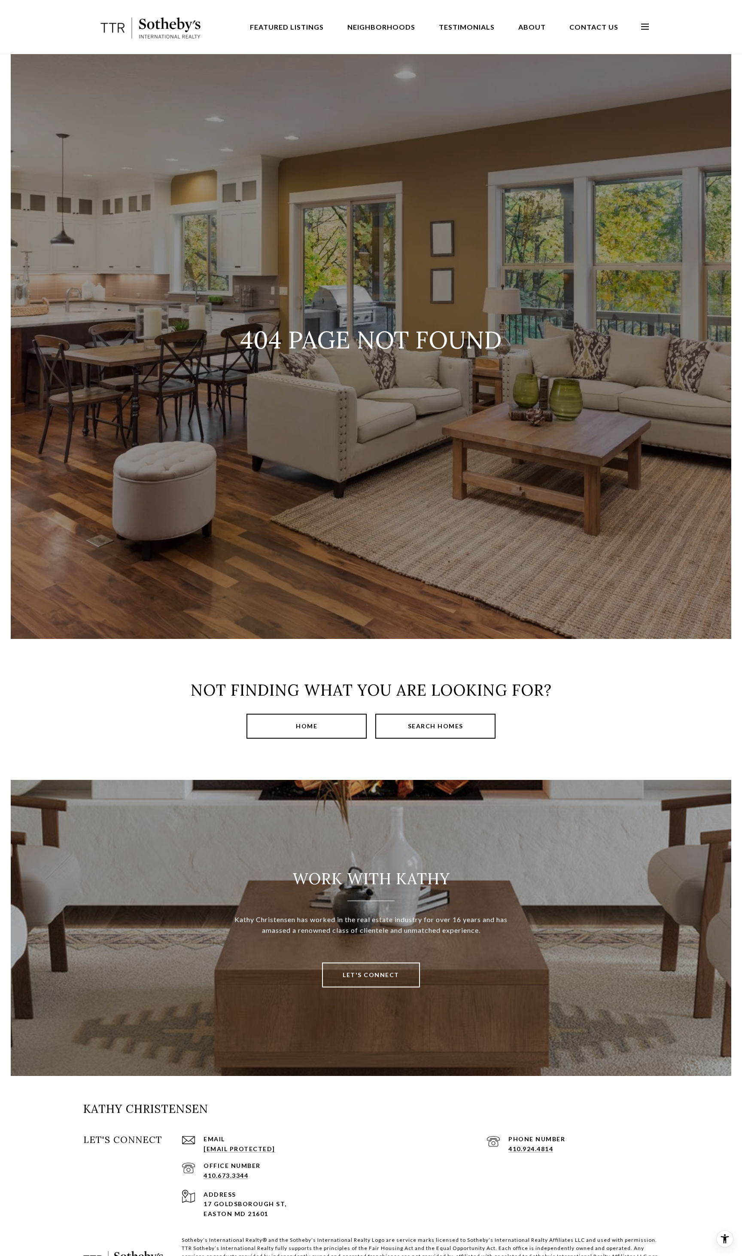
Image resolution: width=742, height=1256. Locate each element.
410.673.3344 (226, 1175)
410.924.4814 (530, 1148)
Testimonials (467, 27)
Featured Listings (287, 27)
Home (306, 726)
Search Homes (435, 726)
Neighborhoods (381, 27)
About (532, 27)
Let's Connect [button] (371, 974)
